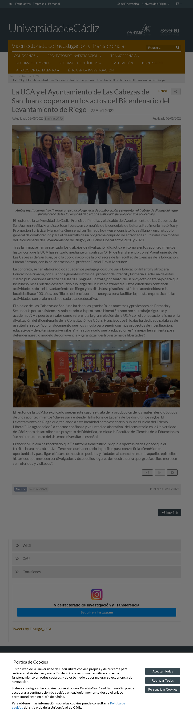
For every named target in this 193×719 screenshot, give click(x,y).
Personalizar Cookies (162, 689)
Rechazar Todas (163, 680)
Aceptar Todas (163, 671)
